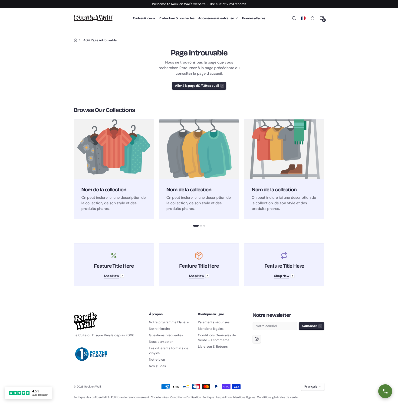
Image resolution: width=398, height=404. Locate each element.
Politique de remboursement (130, 397)
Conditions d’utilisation (185, 397)
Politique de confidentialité (91, 397)
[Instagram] (257, 339)
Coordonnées (160, 397)
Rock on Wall (92, 386)
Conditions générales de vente (277, 397)
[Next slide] (324, 169)
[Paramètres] (303, 18)
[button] (218, 18)
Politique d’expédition (217, 397)
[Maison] (75, 40)
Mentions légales (244, 397)
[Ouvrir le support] (385, 391)
